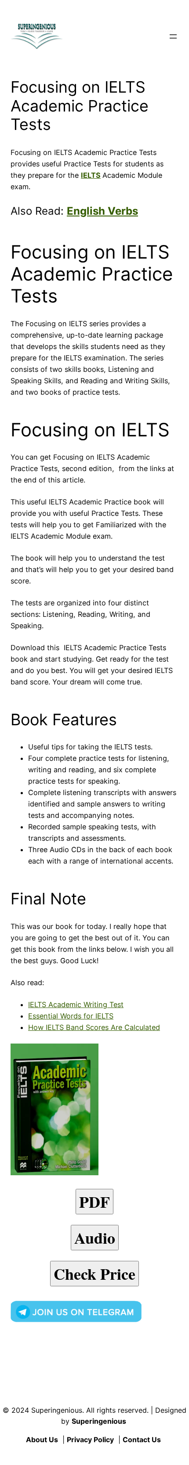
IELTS (91, 175)
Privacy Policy (90, 1439)
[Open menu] (173, 36)
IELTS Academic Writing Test (76, 1004)
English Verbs (102, 211)
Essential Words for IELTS (70, 1015)
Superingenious (99, 1421)
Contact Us (142, 1439)
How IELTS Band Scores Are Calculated (94, 1027)
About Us (42, 1439)
